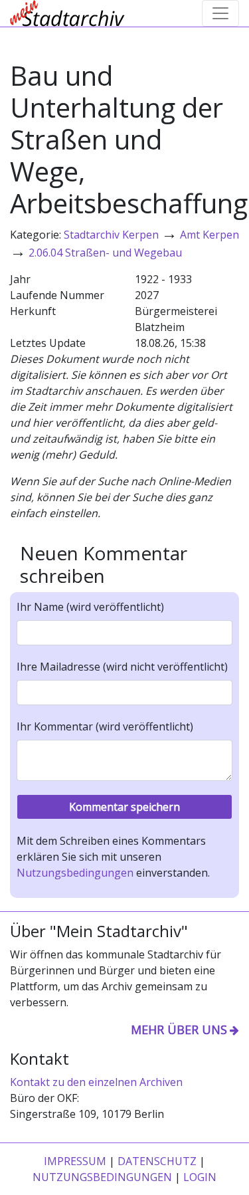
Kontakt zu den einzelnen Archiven (96, 1082)
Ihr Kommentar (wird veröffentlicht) (105, 726)
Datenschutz (157, 1161)
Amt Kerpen (209, 234)
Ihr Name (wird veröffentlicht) (90, 606)
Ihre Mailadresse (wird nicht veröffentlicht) (122, 666)
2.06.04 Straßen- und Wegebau (105, 252)
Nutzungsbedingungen (75, 872)
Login (199, 1177)
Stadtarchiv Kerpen (111, 234)
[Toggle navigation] (220, 13)
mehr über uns (179, 1029)
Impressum (75, 1161)
